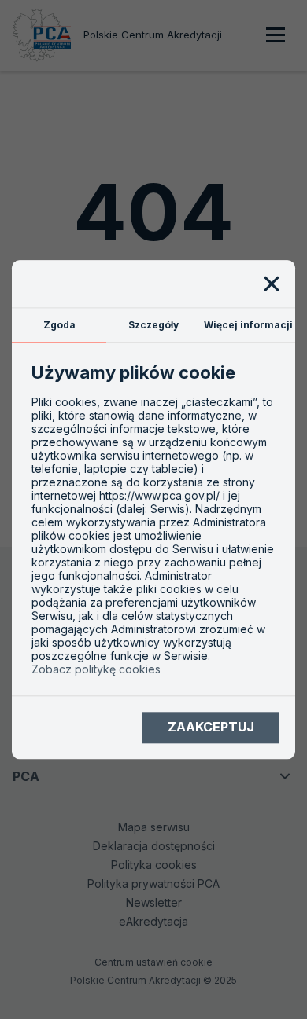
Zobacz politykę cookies (96, 669)
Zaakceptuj (211, 727)
